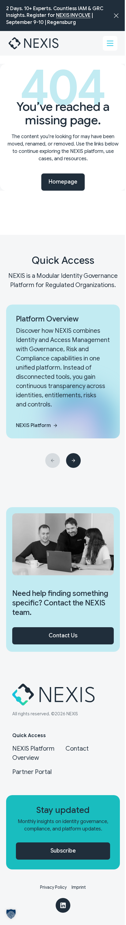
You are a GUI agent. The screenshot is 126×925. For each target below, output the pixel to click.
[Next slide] (73, 460)
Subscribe (63, 850)
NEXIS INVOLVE (73, 15)
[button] (11, 914)
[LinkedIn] (63, 905)
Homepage (63, 181)
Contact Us (63, 635)
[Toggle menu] (110, 43)
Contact (77, 748)
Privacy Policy (53, 887)
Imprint (79, 887)
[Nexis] (34, 43)
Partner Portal (32, 772)
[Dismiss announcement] (116, 15)
